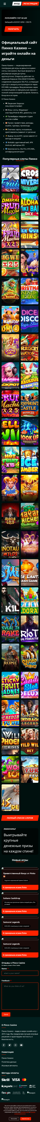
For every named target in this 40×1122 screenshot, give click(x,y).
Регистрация (30, 3)
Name (4, 968)
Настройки (14, 1118)
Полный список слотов (20, 818)
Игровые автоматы (10, 1065)
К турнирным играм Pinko (15, 887)
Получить (13, 29)
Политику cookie (24, 1112)
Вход (17, 3)
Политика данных (9, 1062)
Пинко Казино (7, 1058)
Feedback (6, 980)
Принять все (25, 1118)
